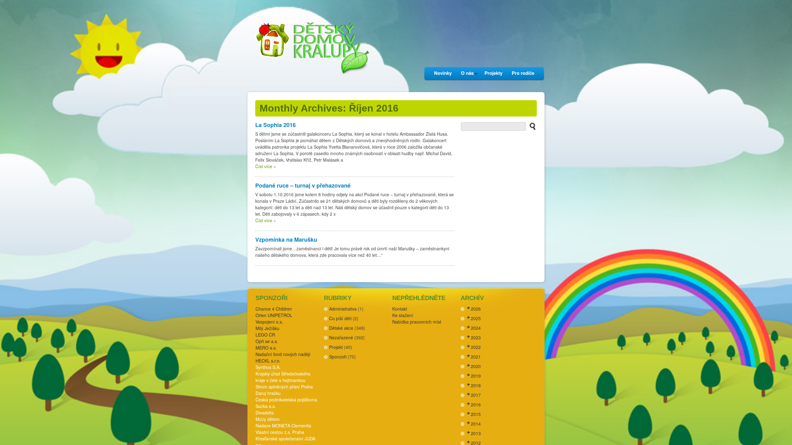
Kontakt (399, 309)
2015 (476, 414)
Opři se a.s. (267, 341)
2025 (476, 318)
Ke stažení (402, 315)
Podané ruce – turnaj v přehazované (303, 185)
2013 (476, 433)
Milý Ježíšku (267, 328)
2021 (476, 357)
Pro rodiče (523, 73)
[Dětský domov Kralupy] (311, 83)
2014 (476, 424)
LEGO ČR (265, 335)
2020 (476, 366)
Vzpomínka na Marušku (286, 239)
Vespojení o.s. (269, 322)
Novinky (443, 73)
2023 (476, 337)
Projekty (493, 73)
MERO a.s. (266, 348)
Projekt (336, 347)
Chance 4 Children (274, 309)
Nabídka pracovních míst (416, 322)
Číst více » (265, 166)
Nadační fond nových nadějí (283, 354)
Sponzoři (337, 357)
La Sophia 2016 (275, 125)
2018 (476, 385)
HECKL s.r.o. (268, 361)
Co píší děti (340, 318)
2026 (476, 309)
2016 (476, 404)
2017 (476, 395)
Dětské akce (341, 328)
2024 (476, 328)
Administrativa (343, 309)
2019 (476, 376)
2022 (476, 347)
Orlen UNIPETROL (274, 315)
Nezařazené (341, 337)
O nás (465, 75)
